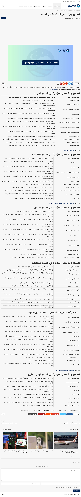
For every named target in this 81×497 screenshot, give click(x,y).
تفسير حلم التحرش (69, 150)
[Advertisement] (40, 31)
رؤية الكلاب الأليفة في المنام (72, 423)
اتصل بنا (64, 1)
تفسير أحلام (57, 6)
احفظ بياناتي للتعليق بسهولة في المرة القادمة (67, 487)
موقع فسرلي (53, 89)
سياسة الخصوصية (71, 1)
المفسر (50, 6)
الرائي (44, 6)
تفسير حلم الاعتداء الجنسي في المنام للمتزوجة (61, 203)
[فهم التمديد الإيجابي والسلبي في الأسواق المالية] (15, 440)
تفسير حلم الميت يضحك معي (9, 423)
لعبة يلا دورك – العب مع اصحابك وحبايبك (29, 6)
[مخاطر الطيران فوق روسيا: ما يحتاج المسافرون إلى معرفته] (66, 440)
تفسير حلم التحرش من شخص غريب (65, 370)
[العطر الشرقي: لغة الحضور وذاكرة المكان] (40, 440)
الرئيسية (78, 1)
